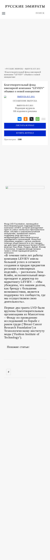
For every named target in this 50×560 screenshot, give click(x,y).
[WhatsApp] (37, 118)
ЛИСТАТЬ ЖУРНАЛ (25, 125)
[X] (31, 118)
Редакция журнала (25, 108)
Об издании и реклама (25, 111)
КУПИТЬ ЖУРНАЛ (25, 133)
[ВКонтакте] (20, 118)
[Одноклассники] (26, 118)
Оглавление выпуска (25, 101)
